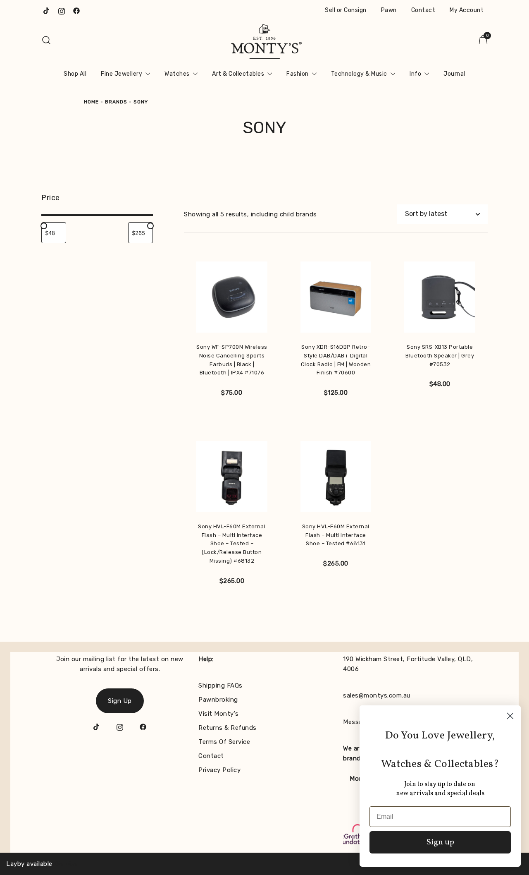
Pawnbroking (218, 699)
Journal (454, 73)
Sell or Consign (346, 10)
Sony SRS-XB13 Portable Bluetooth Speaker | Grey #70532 (439, 355)
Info (415, 73)
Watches (177, 73)
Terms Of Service (224, 742)
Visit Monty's (218, 713)
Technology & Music (359, 73)
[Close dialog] (510, 716)
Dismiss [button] (66, 864)
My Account (467, 10)
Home (91, 102)
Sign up (440, 842)
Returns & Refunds (227, 727)
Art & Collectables (238, 73)
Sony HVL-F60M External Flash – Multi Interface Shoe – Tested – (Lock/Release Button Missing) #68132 (231, 543)
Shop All (75, 73)
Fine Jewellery (121, 73)
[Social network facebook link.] (76, 10)
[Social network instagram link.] (61, 10)
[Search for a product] (46, 40)
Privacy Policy (219, 770)
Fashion (297, 73)
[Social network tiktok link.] (46, 10)
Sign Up (120, 701)
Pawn (389, 10)
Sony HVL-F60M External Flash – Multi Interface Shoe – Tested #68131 (335, 535)
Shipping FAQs (220, 685)
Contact (423, 10)
